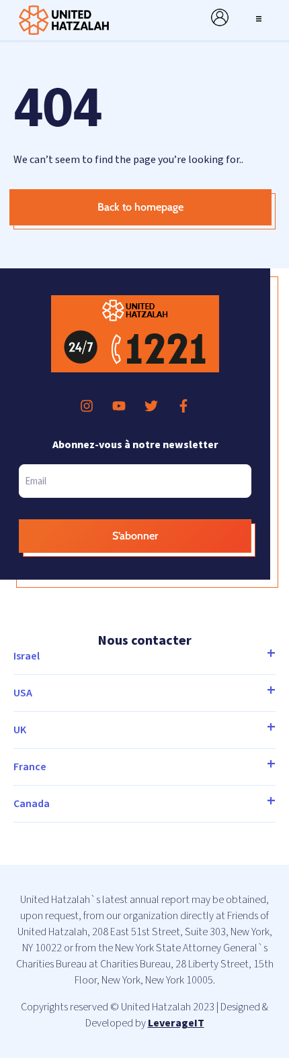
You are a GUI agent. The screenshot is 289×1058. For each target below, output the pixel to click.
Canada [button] (31, 803)
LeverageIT (176, 1023)
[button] (259, 17)
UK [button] (19, 730)
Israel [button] (26, 656)
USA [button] (22, 693)
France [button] (29, 766)
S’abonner (135, 535)
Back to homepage (140, 207)
